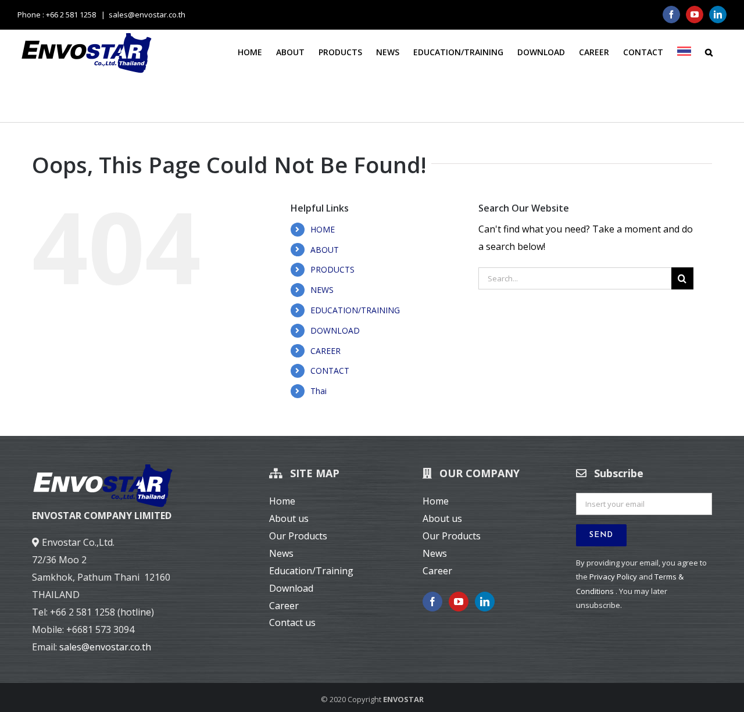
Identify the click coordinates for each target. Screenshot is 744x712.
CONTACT (329, 370)
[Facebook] (432, 601)
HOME (322, 229)
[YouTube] (458, 601)
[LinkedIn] (485, 601)
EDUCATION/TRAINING (355, 310)
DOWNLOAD (335, 330)
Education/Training (311, 570)
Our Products (298, 535)
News (281, 553)
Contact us (292, 622)
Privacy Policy (613, 576)
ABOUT (324, 249)
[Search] (709, 52)
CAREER (325, 350)
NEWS (322, 289)
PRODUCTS (332, 269)
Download (291, 588)
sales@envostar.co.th (147, 14)
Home (282, 501)
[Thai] (684, 51)
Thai (318, 390)
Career (284, 605)
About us (289, 518)
